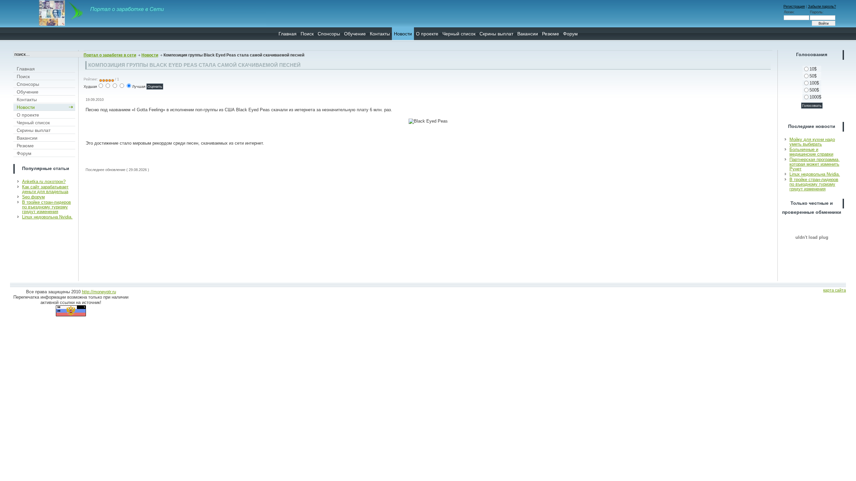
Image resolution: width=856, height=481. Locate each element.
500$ (814, 90)
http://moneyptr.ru (99, 291)
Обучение (355, 33)
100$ (814, 83)
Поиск (307, 33)
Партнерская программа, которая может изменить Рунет (814, 164)
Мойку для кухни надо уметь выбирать (812, 142)
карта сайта (834, 290)
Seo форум (33, 196)
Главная (288, 33)
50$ (813, 75)
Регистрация (794, 6)
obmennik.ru (812, 237)
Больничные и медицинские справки (811, 152)
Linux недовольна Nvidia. (47, 216)
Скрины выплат (496, 33)
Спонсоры (329, 33)
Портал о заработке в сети (110, 55)
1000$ (815, 97)
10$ (813, 68)
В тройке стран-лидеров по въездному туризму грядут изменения (46, 207)
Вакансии (527, 33)
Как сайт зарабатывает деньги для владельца (45, 189)
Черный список (458, 33)
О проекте (427, 33)
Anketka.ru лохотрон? (44, 181)
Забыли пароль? (822, 6)
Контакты (380, 33)
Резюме (550, 33)
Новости (403, 33)
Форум (570, 33)
